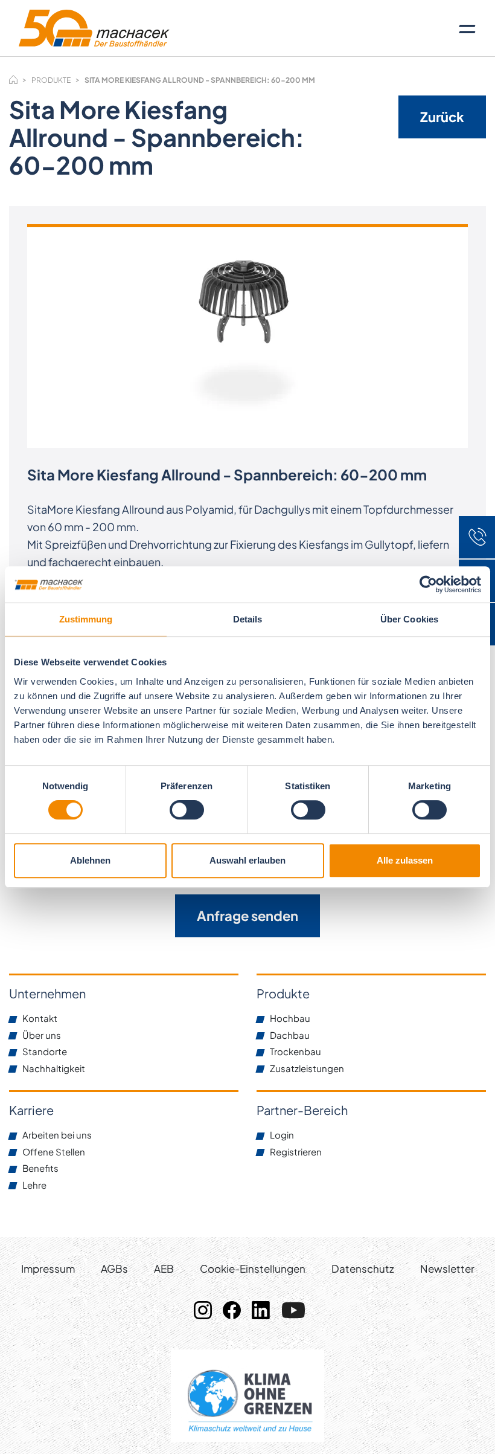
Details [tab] (248, 619)
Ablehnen (90, 860)
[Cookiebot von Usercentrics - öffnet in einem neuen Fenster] (428, 584)
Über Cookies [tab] (409, 619)
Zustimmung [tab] (86, 619)
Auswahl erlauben (247, 860)
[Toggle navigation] (467, 28)
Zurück (442, 116)
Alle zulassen (405, 860)
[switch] (187, 809)
